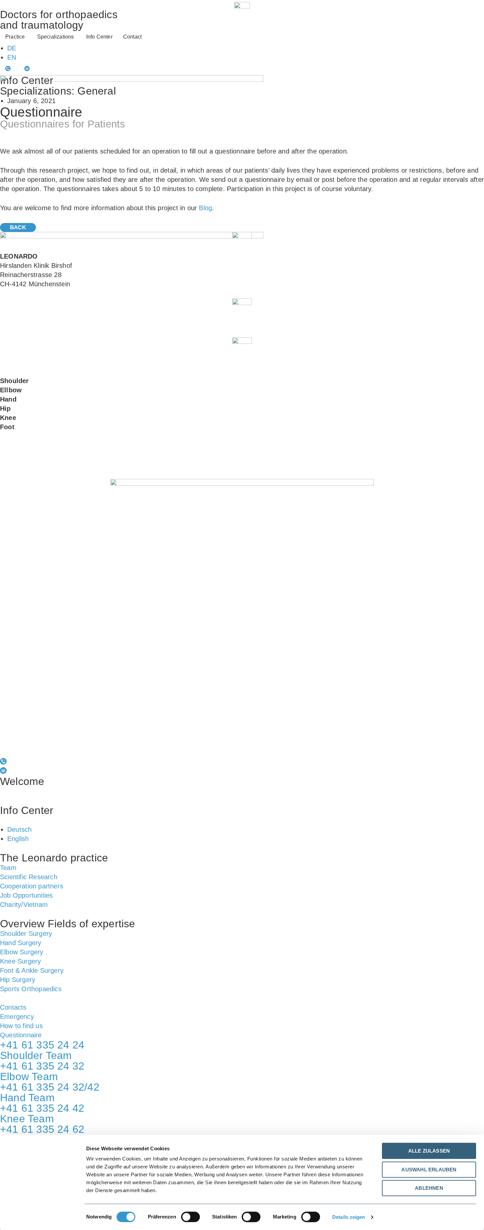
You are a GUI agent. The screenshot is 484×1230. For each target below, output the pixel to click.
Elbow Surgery (21, 952)
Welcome (22, 781)
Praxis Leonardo (31, 791)
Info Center (26, 810)
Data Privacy (25, 750)
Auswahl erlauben (428, 1169)
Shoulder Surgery (26, 933)
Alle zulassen (429, 1151)
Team (8, 867)
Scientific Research (28, 877)
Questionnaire (21, 1035)
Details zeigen (348, 1217)
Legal (66, 750)
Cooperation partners (31, 886)
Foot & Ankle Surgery (32, 970)
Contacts (13, 1007)
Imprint (97, 750)
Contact (15, 820)
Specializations (29, 800)
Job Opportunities (26, 895)
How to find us (21, 1025)
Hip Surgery (17, 979)
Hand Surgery (20, 942)
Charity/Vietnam (24, 904)
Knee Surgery (20, 961)
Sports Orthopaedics (31, 988)
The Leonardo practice (54, 858)
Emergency (17, 1016)
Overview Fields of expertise (67, 924)
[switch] (190, 1217)
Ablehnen (429, 1188)
